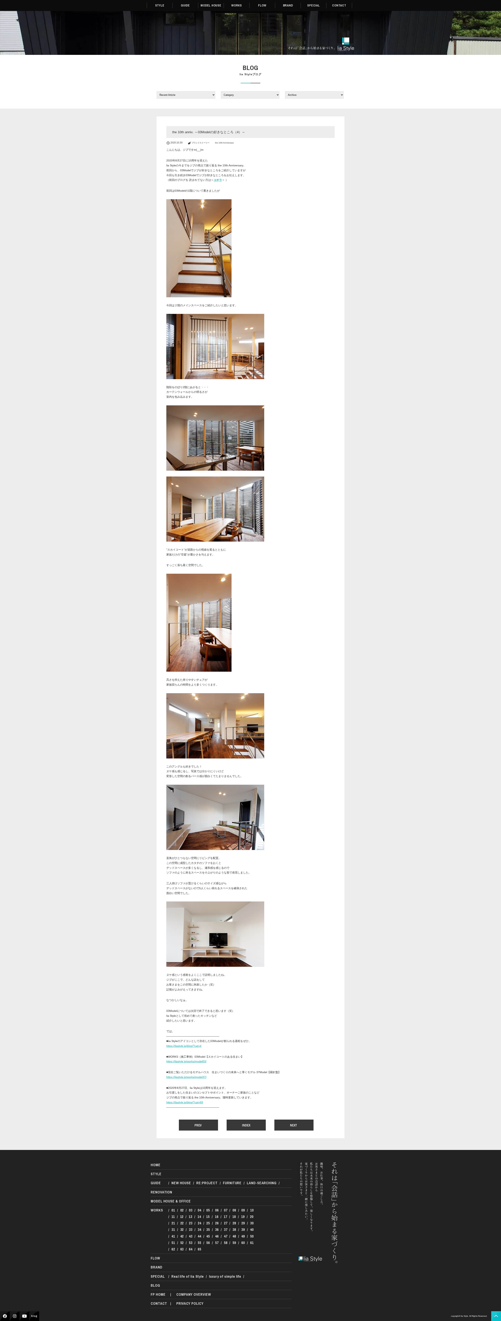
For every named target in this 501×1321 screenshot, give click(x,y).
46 (217, 1236)
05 (208, 1210)
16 (216, 1216)
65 (199, 1249)
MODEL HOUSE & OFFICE (171, 1201)
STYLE (159, 5)
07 (225, 1210)
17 (225, 1216)
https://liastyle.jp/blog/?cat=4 (183, 1046)
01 (173, 1210)
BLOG (155, 1285)
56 (208, 1242)
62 (173, 1249)
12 (182, 1216)
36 (217, 1229)
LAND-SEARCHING (262, 1183)
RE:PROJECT (207, 1183)
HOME (155, 1164)
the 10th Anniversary (224, 143)
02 (182, 1210)
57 (217, 1242)
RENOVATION (161, 1192)
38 (234, 1229)
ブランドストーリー (200, 143)
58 (225, 1242)
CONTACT (339, 5)
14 (199, 1216)
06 (217, 1210)
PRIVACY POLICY (190, 1303)
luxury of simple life (225, 1276)
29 (243, 1223)
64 (190, 1249)
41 (173, 1236)
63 (182, 1249)
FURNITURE (232, 1183)
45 (208, 1236)
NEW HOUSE (181, 1183)
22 (182, 1223)
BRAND (288, 5)
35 (208, 1229)
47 (225, 1236)
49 (243, 1236)
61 (252, 1242)
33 (190, 1229)
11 (173, 1216)
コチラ (218, 179)
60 (243, 1242)
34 (199, 1229)
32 (182, 1229)
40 (252, 1229)
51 (173, 1242)
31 (173, 1229)
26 (217, 1223)
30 (252, 1223)
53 (190, 1242)
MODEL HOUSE (211, 5)
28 (234, 1223)
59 (234, 1242)
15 (208, 1216)
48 (234, 1236)
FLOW (262, 5)
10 (252, 1210)
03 (190, 1210)
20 (251, 1216)
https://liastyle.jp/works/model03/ (186, 1061)
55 (199, 1242)
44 (199, 1236)
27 (225, 1223)
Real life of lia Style (187, 1276)
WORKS (236, 5)
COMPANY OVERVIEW (193, 1294)
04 (199, 1210)
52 (182, 1242)
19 (243, 1216)
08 (234, 1210)
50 (252, 1236)
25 (208, 1223)
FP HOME (158, 1294)
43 (190, 1236)
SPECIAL (313, 5)
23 (190, 1223)
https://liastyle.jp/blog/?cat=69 (184, 1102)
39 (243, 1229)
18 (234, 1216)
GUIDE (185, 5)
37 (225, 1229)
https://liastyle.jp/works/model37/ (186, 1077)
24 (199, 1223)
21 (173, 1223)
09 (243, 1210)
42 (182, 1236)
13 (190, 1216)
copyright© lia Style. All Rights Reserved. (469, 1316)
